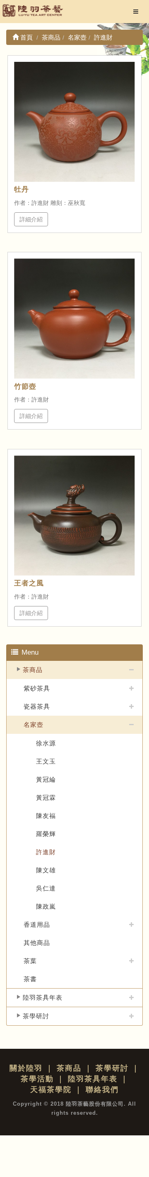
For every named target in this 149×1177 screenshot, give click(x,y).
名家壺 (33, 724)
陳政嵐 (46, 906)
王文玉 (46, 761)
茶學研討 (36, 1016)
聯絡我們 (102, 1089)
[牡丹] (74, 122)
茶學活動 (37, 1079)
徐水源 (46, 743)
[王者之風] (74, 516)
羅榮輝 (46, 833)
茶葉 (30, 960)
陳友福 (46, 815)
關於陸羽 (26, 1068)
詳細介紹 (31, 219)
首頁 (26, 37)
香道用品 (37, 924)
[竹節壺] (74, 318)
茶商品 (33, 669)
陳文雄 (46, 870)
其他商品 (37, 942)
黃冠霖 (46, 797)
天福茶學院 (51, 1089)
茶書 (30, 978)
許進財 (46, 851)
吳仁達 (46, 888)
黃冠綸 (46, 779)
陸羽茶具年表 (42, 997)
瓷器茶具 (37, 706)
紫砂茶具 (37, 688)
